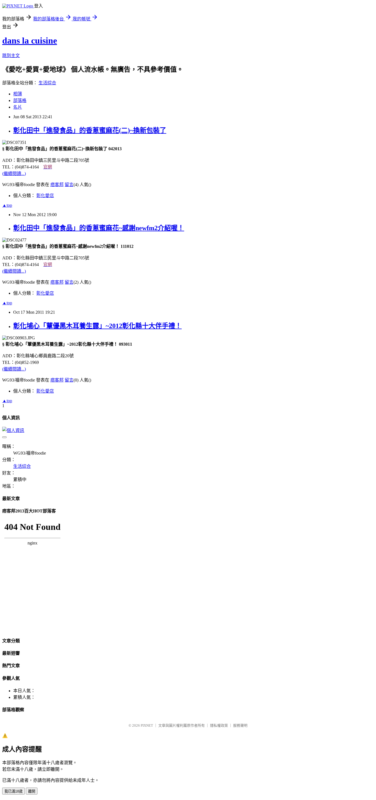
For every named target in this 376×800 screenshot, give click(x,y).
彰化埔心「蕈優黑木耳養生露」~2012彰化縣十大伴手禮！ (97, 325)
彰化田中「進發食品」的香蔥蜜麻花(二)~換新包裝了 (89, 130)
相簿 (17, 94)
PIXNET (147, 725)
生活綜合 (47, 82)
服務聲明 (240, 725)
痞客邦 (57, 184)
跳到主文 (11, 55)
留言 (69, 184)
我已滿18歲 (13, 791)
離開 (31, 791)
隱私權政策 (219, 725)
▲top (7, 205)
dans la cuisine (29, 40)
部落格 (19, 100)
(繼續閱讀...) (14, 173)
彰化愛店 (45, 195)
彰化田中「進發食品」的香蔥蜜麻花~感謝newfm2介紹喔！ (98, 228)
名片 (17, 107)
